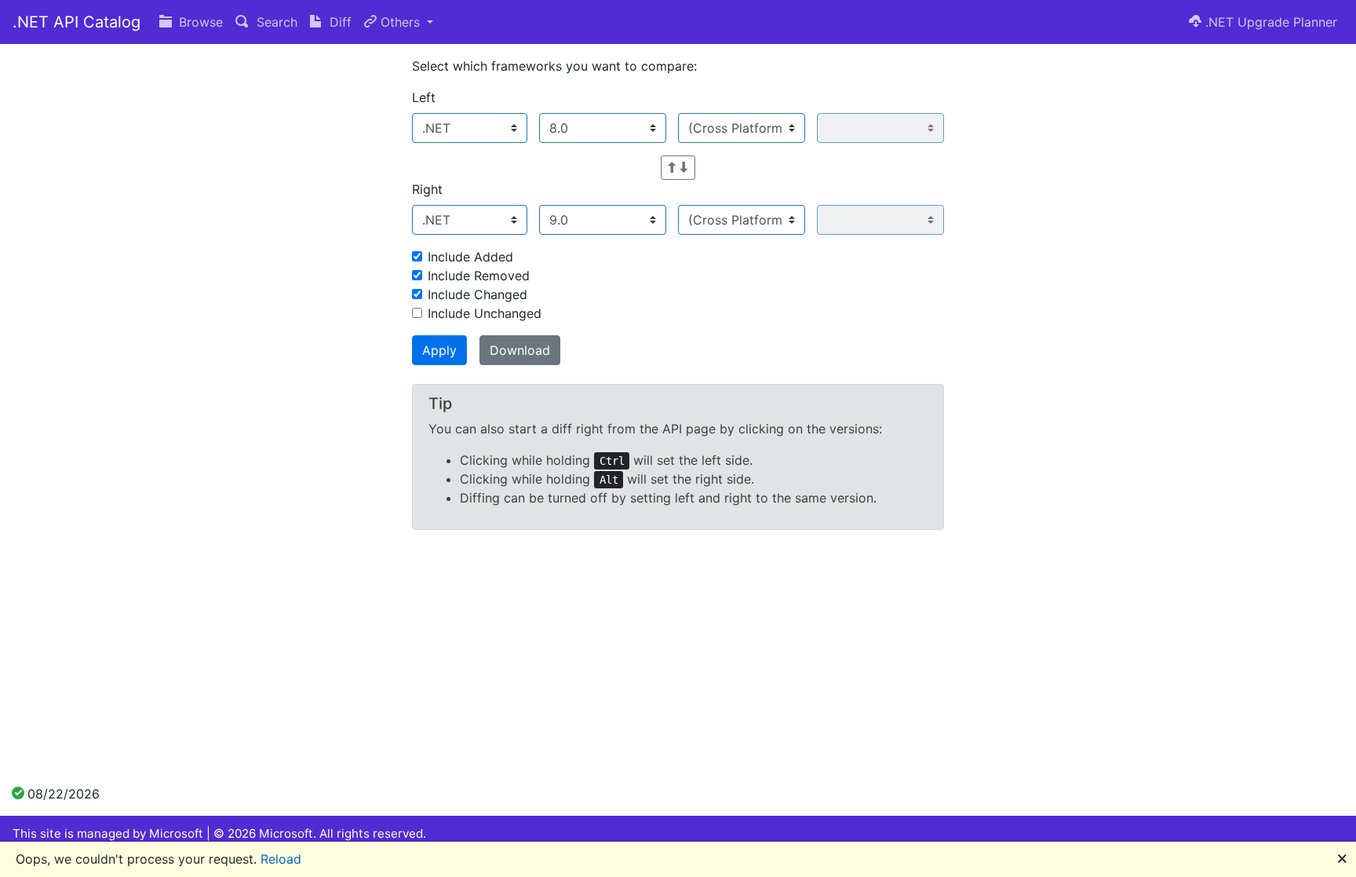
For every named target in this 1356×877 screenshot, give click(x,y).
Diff (339, 22)
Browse (199, 22)
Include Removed (479, 275)
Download (520, 350)
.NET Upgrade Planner (1269, 22)
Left (424, 97)
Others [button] (400, 22)
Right (427, 189)
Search (275, 22)
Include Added (470, 257)
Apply (439, 350)
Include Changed (477, 294)
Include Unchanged (484, 313)
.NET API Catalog (76, 22)
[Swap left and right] (678, 167)
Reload (281, 859)
